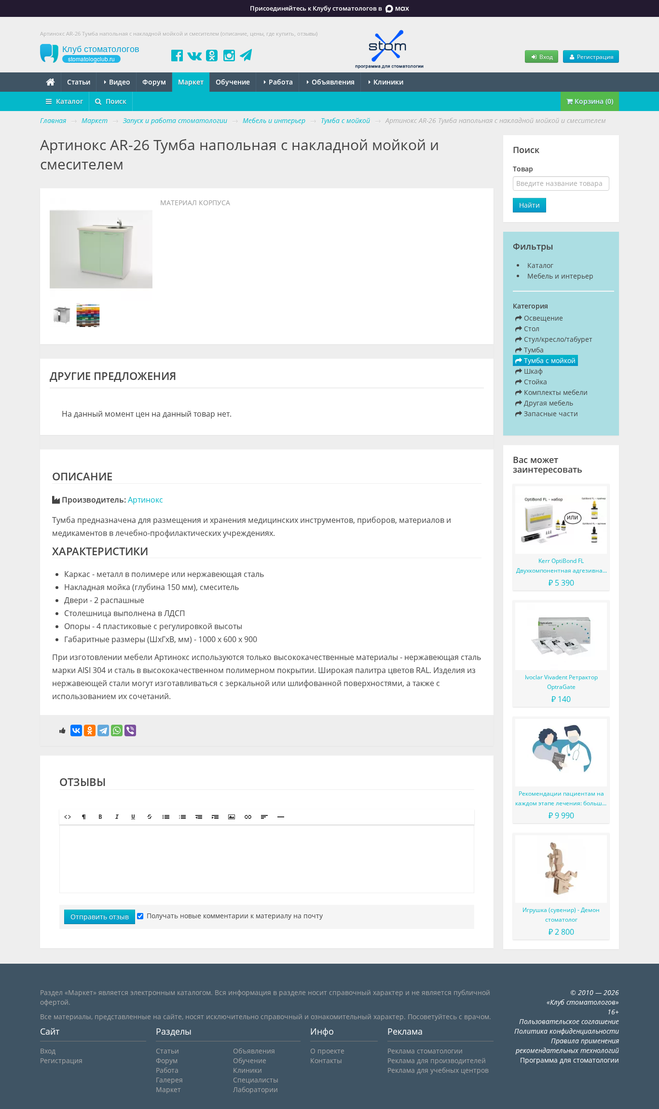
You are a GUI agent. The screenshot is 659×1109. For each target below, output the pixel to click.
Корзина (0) (593, 101)
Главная (53, 120)
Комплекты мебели (555, 392)
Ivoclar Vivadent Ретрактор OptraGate (561, 682)
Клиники (387, 81)
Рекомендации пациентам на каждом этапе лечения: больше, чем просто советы (561, 798)
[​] (266, 859)
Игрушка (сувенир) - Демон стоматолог (561, 915)
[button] (67, 817)
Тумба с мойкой (549, 360)
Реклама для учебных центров (438, 1070)
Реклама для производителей (436, 1060)
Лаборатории (255, 1089)
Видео (118, 81)
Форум (154, 81)
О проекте (327, 1050)
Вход (545, 56)
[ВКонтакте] (76, 730)
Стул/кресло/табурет (557, 339)
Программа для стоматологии (569, 1060)
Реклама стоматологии (425, 1050)
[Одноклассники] (90, 730)
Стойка (534, 381)
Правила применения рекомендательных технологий (567, 1045)
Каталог (68, 101)
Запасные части (550, 413)
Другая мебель (547, 402)
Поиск (115, 101)
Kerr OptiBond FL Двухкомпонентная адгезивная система (561, 566)
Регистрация (595, 56)
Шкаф (532, 371)
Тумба (533, 349)
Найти (529, 205)
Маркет (191, 81)
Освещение (542, 318)
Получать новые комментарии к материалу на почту (235, 915)
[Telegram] (103, 730)
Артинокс (145, 499)
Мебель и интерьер (560, 276)
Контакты (326, 1060)
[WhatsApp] (117, 730)
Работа (280, 81)
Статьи (78, 81)
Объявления (332, 81)
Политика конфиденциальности (566, 1031)
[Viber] (130, 730)
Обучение (233, 81)
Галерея (169, 1079)
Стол (530, 328)
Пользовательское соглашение (569, 1021)
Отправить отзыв (99, 916)
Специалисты (255, 1079)
